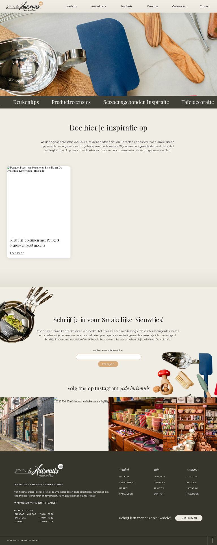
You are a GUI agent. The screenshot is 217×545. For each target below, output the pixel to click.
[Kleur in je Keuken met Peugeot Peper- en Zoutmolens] (39, 212)
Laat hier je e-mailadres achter (108, 350)
